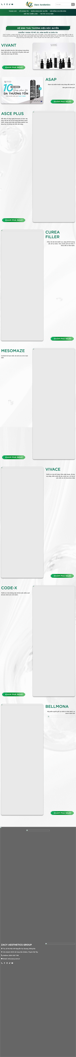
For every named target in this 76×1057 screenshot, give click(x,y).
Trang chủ (13, 11)
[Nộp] (73, 4)
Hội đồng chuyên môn (58, 11)
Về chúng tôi (24, 11)
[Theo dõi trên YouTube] (12, 4)
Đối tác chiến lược (31, 14)
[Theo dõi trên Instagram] (7, 4)
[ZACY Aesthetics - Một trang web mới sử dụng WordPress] (38, 4)
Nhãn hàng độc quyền (39, 11)
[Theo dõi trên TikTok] (9, 4)
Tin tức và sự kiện (46, 14)
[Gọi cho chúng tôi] (2, 4)
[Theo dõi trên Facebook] (4, 4)
